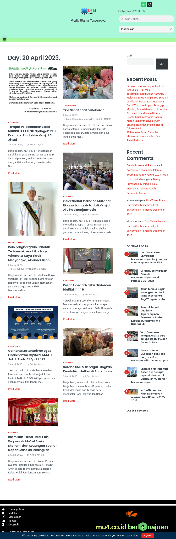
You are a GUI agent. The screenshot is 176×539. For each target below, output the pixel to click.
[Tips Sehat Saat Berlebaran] (88, 82)
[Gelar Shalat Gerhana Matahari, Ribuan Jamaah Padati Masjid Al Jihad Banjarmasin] (88, 170)
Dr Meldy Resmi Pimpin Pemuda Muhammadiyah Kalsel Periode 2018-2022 (149, 276)
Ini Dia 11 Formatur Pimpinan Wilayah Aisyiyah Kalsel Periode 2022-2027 (149, 395)
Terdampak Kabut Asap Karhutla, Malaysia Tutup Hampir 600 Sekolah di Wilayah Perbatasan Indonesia (147, 97)
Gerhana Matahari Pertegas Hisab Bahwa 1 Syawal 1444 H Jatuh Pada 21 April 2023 (30, 355)
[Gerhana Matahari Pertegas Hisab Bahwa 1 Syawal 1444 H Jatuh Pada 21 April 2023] (33, 322)
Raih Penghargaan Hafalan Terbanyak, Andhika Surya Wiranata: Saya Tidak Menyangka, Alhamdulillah (29, 253)
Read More (14, 173)
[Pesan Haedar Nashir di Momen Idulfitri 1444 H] (88, 260)
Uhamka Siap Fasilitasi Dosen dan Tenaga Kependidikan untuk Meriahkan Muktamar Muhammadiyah (149, 375)
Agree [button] (147, 535)
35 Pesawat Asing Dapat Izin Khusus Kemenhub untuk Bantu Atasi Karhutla (144, 136)
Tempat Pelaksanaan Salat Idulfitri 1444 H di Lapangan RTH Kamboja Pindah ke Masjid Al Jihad (32, 133)
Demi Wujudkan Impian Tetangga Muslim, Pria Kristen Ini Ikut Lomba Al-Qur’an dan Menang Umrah (147, 109)
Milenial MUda (16, 242)
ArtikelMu (14, 346)
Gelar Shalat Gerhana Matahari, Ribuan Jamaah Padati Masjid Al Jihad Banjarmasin (87, 205)
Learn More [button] (131, 535)
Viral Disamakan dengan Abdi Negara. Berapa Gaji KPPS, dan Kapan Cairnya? (153, 337)
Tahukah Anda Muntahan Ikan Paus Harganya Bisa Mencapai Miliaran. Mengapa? (149, 355)
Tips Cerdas (69, 105)
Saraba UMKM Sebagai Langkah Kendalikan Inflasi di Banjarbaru (87, 369)
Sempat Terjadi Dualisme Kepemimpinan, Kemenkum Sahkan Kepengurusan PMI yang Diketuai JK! (147, 315)
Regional (13, 122)
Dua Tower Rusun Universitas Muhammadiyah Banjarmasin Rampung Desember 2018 (149, 257)
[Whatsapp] (143, 4)
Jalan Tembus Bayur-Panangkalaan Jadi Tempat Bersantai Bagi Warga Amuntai (153, 294)
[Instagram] (149, 4)
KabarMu (68, 280)
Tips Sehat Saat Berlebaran (83, 110)
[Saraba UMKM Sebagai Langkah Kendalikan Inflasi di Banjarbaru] (88, 341)
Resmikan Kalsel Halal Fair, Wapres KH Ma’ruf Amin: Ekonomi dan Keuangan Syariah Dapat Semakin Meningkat (32, 443)
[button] (4, 39)
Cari (129, 55)
